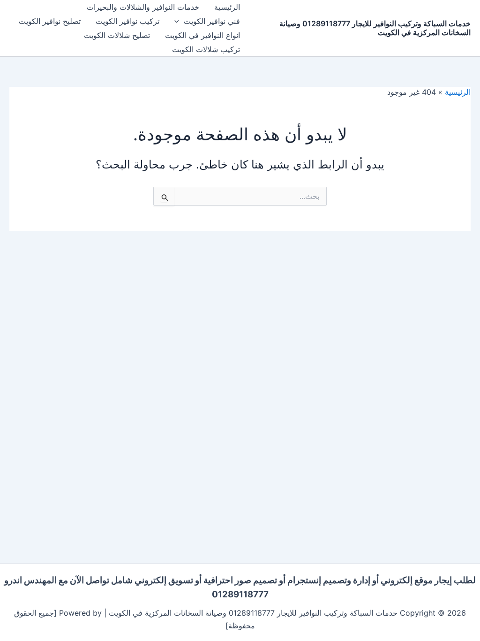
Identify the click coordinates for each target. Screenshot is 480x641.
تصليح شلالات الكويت (117, 35)
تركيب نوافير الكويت (127, 21)
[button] (179, 21)
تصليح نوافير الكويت (50, 21)
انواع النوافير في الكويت (202, 35)
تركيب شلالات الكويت (206, 49)
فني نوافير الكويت (212, 21)
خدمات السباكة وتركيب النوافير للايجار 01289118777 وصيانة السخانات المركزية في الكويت (375, 28)
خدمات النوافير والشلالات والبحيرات (143, 7)
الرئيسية (227, 7)
